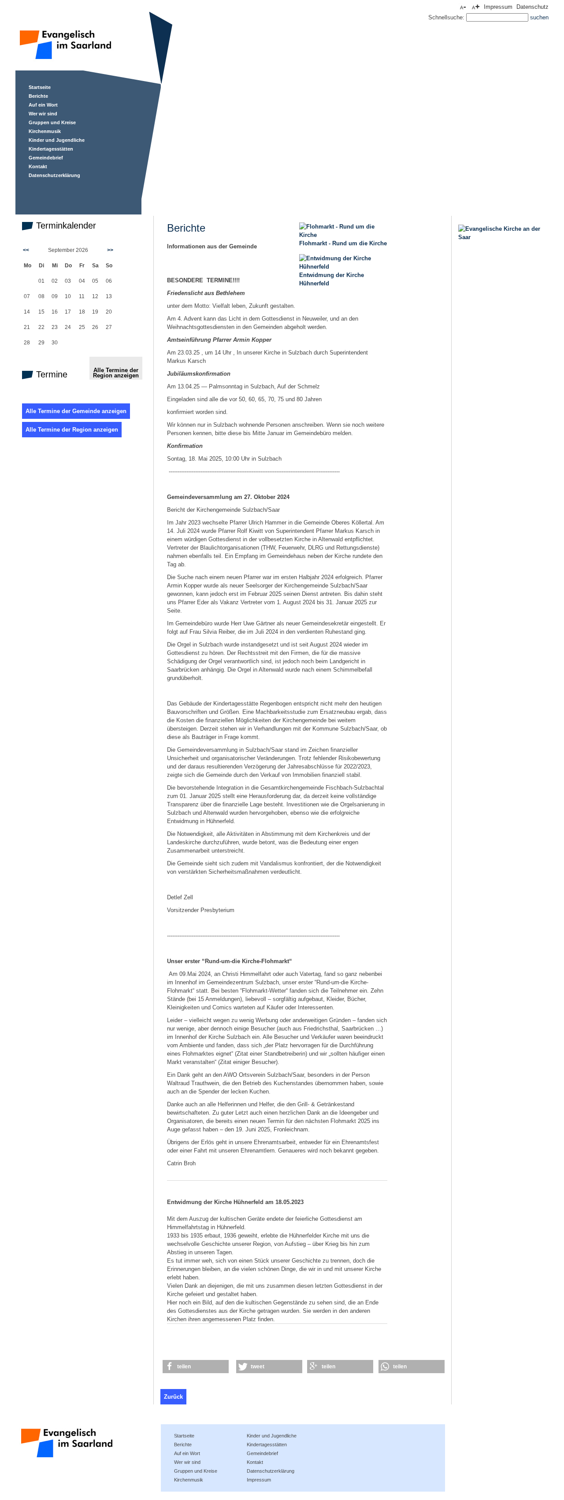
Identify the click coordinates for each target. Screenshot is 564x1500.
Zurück (173, 1396)
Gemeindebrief (46, 157)
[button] (196, 1366)
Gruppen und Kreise (52, 122)
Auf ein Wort (43, 104)
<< (26, 250)
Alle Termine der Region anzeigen (116, 373)
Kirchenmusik (45, 131)
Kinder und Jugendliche (57, 140)
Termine (50, 374)
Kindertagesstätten (51, 148)
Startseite (40, 87)
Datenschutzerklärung (54, 175)
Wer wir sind (43, 113)
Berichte (38, 96)
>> (110, 250)
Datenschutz (532, 7)
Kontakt (38, 166)
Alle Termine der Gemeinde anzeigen (76, 411)
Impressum (498, 7)
